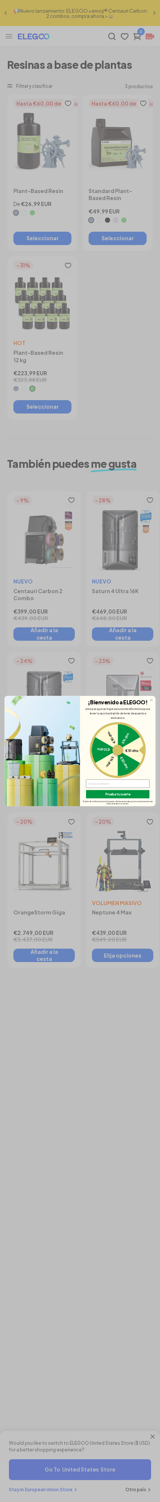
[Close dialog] (151, 699)
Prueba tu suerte (117, 794)
